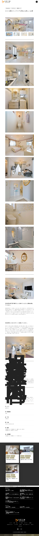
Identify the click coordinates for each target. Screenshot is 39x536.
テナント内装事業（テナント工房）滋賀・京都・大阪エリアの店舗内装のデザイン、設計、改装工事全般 (26, 498)
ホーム (1, 486)
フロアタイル (8, 486)
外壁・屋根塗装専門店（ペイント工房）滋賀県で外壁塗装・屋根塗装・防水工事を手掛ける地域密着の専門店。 (26, 491)
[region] (19, 27)
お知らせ (32, 524)
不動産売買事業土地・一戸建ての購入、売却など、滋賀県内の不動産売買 (26, 494)
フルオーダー (23, 457)
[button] (6, 24)
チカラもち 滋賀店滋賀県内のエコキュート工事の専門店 (10, 507)
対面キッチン (12, 457)
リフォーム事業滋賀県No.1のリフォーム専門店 (10, 490)
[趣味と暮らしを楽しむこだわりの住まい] (27, 454)
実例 (10, 486)
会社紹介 (20, 524)
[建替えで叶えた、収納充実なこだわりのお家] (12, 473)
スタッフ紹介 (16, 524)
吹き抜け (7, 457)
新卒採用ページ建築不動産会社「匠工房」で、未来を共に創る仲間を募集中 (12, 498)
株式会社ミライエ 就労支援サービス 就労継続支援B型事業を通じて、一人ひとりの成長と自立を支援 (12, 512)
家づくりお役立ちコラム (26, 524)
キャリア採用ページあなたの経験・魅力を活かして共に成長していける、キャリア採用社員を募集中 (12, 501)
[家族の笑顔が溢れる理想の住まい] (12, 454)
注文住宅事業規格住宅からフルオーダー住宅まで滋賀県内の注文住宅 (12, 494)
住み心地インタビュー (10, 524)
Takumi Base (4, 486)
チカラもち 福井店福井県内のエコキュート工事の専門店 (25, 507)
